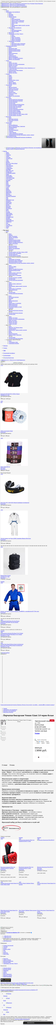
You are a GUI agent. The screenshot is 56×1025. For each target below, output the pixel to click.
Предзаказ (3, 469)
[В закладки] (6, 469)
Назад (7, 10)
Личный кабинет (7, 968)
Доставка (32, 3)
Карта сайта (6, 954)
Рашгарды (5, 958)
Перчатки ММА (7, 962)
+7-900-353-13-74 (5, 4)
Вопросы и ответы (7, 975)
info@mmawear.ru (21, 4)
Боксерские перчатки (8, 961)
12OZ (47, 741)
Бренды (5, 973)
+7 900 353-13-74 (7, 937)
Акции (4, 971)
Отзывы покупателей (8, 945)
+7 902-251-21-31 (13, 4)
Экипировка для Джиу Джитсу (10, 963)
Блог (4, 950)
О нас (28, 3)
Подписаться (3, 931)
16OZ (43, 743)
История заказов (7, 969)
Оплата (36, 3)
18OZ (47, 743)
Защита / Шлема (7, 959)
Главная (5, 708)
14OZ (38, 743)
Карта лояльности (7, 974)
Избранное (5, 970)
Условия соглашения (5, 989)
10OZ (42, 741)
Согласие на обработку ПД (31, 989)
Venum (37, 733)
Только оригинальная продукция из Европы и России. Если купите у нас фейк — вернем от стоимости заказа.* (28, 704)
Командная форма (7, 976)
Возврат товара (6, 949)
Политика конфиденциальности (17, 989)
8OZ (37, 741)
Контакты (40, 3)
